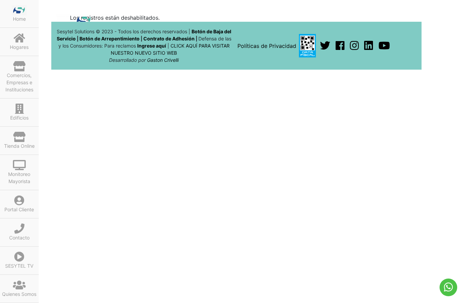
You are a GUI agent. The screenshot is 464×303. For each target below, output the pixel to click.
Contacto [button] (19, 237)
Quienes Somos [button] (19, 294)
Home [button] (19, 19)
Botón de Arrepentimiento (110, 38)
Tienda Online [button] (19, 146)
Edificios (19, 118)
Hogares (19, 47)
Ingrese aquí (151, 46)
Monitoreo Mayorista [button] (19, 177)
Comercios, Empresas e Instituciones (19, 82)
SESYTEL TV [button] (19, 266)
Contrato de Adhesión (169, 38)
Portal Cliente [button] (19, 209)
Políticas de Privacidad (266, 45)
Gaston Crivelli (163, 60)
